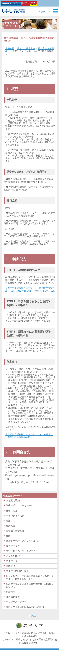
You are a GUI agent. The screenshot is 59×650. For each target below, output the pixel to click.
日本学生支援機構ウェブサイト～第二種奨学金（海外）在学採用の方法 (29, 436)
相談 (8, 520)
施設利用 (10, 591)
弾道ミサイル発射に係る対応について (25, 606)
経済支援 (9, 48)
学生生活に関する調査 (17, 570)
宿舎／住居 (11, 510)
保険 (8, 535)
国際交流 (10, 565)
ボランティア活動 (15, 515)
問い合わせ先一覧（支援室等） (22, 550)
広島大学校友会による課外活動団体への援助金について (30, 585)
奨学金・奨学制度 (26, 48)
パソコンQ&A (13, 555)
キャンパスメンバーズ (17, 601)
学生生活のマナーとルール (19, 505)
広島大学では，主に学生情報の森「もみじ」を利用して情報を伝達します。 (30, 577)
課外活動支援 (13, 596)
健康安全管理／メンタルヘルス (22, 540)
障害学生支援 (13, 545)
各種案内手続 (13, 500)
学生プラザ (11, 560)
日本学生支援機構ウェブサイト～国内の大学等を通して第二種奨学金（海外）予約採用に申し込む (30, 289)
